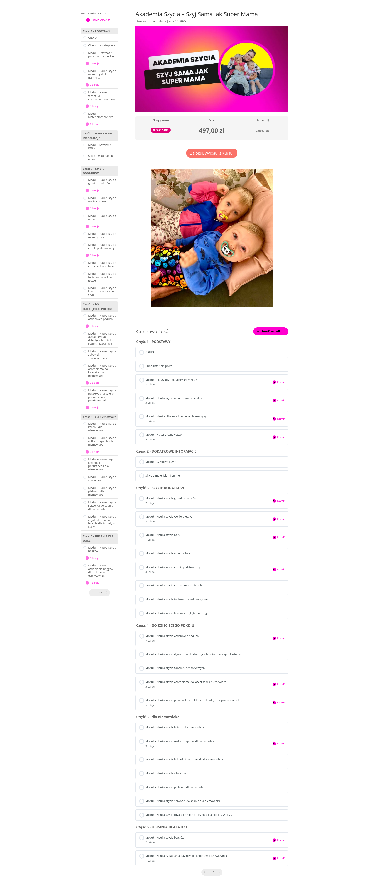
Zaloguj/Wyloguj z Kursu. (212, 153)
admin (162, 21)
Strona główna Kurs (93, 13)
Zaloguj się (262, 130)
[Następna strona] (219, 872)
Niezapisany (160, 130)
